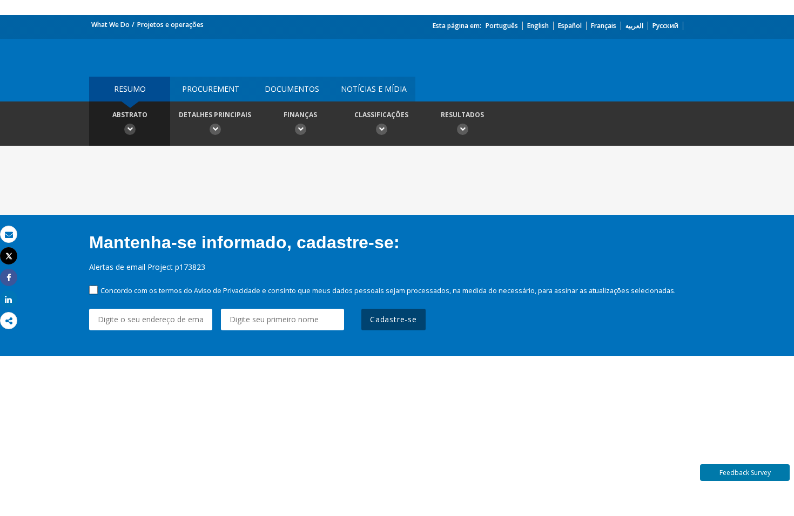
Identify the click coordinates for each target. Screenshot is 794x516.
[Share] (8, 278)
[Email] (8, 234)
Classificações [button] (381, 114)
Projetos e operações (170, 24)
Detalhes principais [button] (215, 114)
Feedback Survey (745, 472)
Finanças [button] (300, 114)
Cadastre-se (393, 319)
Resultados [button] (462, 114)
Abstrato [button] (129, 114)
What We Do (110, 24)
